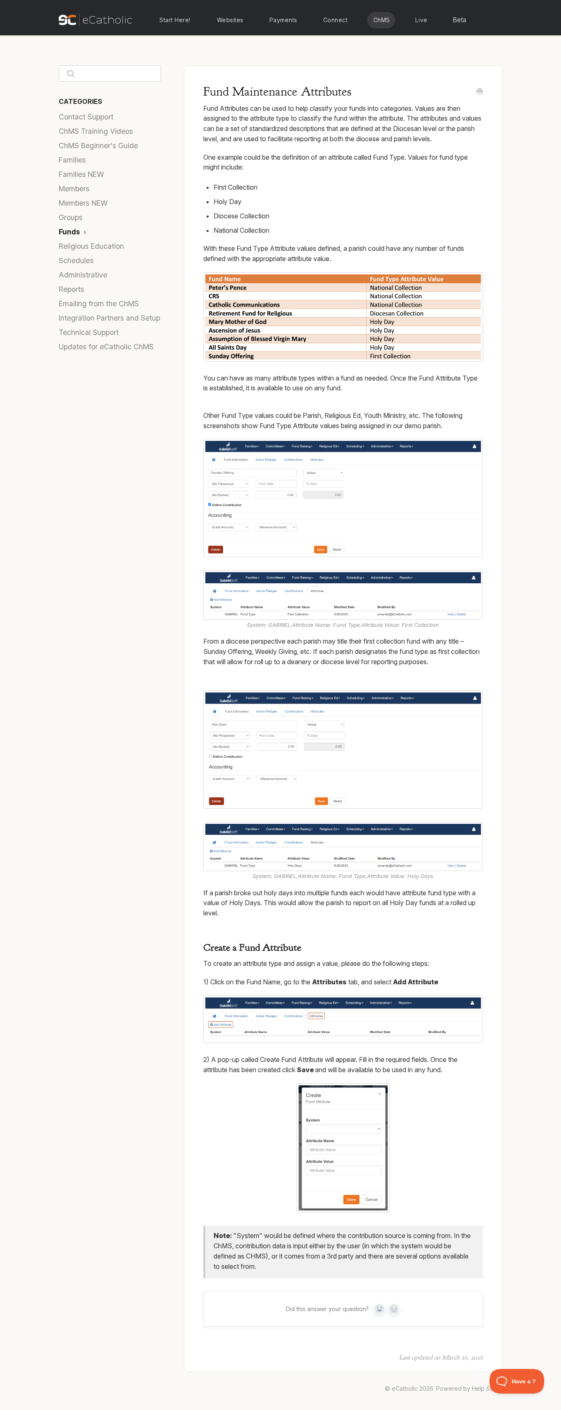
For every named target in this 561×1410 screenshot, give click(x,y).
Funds (70, 231)
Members (74, 188)
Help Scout (487, 1388)
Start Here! (175, 19)
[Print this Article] (479, 91)
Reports (71, 289)
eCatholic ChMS (381, 20)
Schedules (76, 260)
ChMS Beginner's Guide (98, 145)
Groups (71, 217)
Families (72, 160)
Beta (460, 20)
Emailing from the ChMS (99, 303)
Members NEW (83, 203)
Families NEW (81, 174)
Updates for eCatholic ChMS (106, 346)
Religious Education (91, 246)
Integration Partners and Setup (109, 318)
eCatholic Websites (230, 20)
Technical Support (89, 332)
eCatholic (405, 1388)
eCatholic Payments (283, 20)
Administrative (83, 275)
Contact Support (86, 116)
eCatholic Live (420, 20)
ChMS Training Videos (96, 131)
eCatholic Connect (335, 20)
